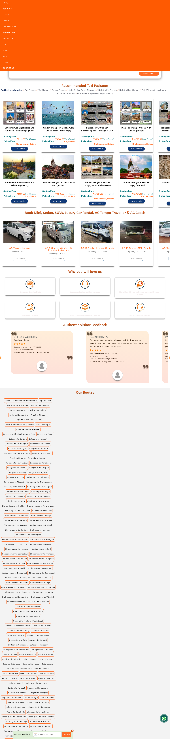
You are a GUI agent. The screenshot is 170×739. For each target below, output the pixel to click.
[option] (19, 147)
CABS (5, 21)
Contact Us (8, 68)
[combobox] (36, 734)
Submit (67, 734)
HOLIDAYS (7, 38)
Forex (6, 44)
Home (5, 3)
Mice (5, 56)
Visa (5, 50)
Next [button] (167, 147)
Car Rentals (9, 27)
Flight (6, 15)
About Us (7, 9)
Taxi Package (9, 33)
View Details (19, 141)
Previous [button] (2, 147)
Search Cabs (151, 74)
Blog (5, 62)
